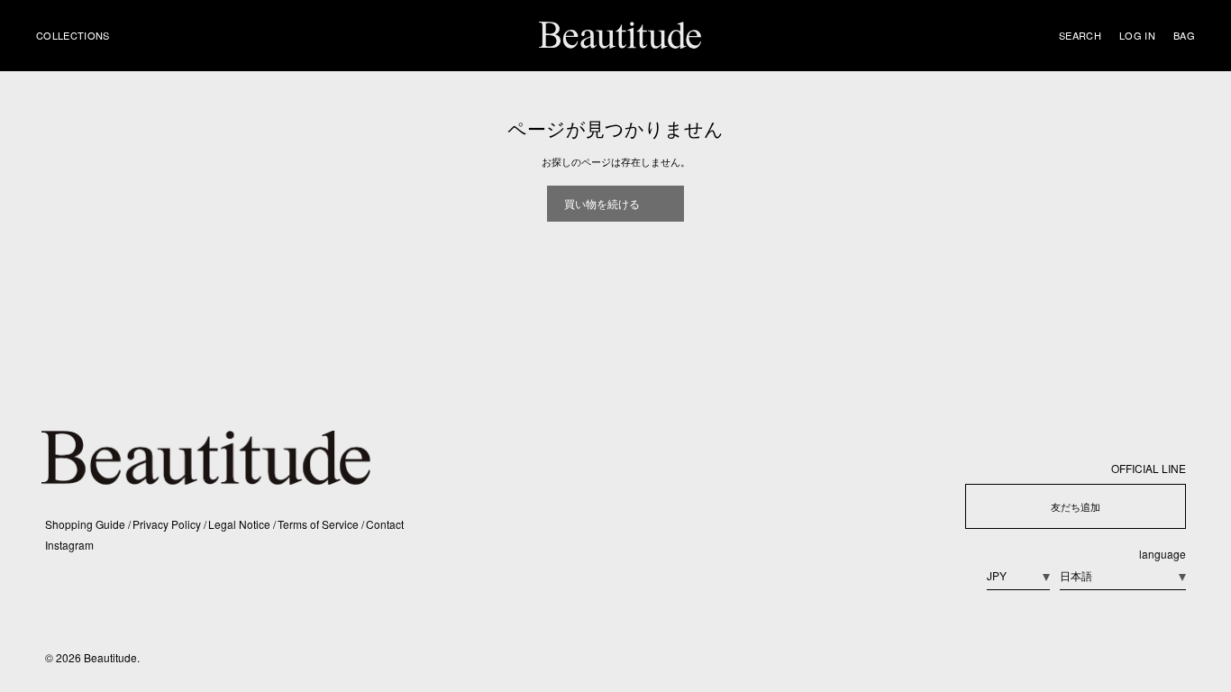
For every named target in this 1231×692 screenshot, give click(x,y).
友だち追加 (1075, 506)
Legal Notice (240, 524)
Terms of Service (319, 524)
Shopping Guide (86, 524)
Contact (385, 524)
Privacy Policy (168, 524)
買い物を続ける (602, 203)
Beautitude (110, 657)
